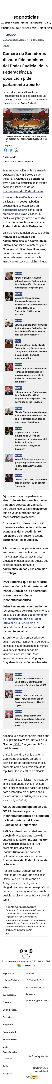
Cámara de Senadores (14, 40)
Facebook (7, 1058)
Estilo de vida (9, 1010)
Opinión (7, 1002)
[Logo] (26, 17)
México (24, 23)
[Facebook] (5, 150)
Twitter (6, 1066)
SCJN (6, 46)
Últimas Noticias (11, 23)
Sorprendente (10, 1032)
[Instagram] (30, 951)
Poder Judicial (37, 40)
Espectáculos (10, 1039)
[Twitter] (11, 150)
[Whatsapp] (16, 150)
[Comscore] (26, 965)
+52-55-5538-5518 (35, 980)
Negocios (8, 1025)
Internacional (36, 23)
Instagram (7, 1073)
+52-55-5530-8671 (35, 987)
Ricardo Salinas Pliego (15, 28)
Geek (5, 1047)
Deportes (7, 1017)
